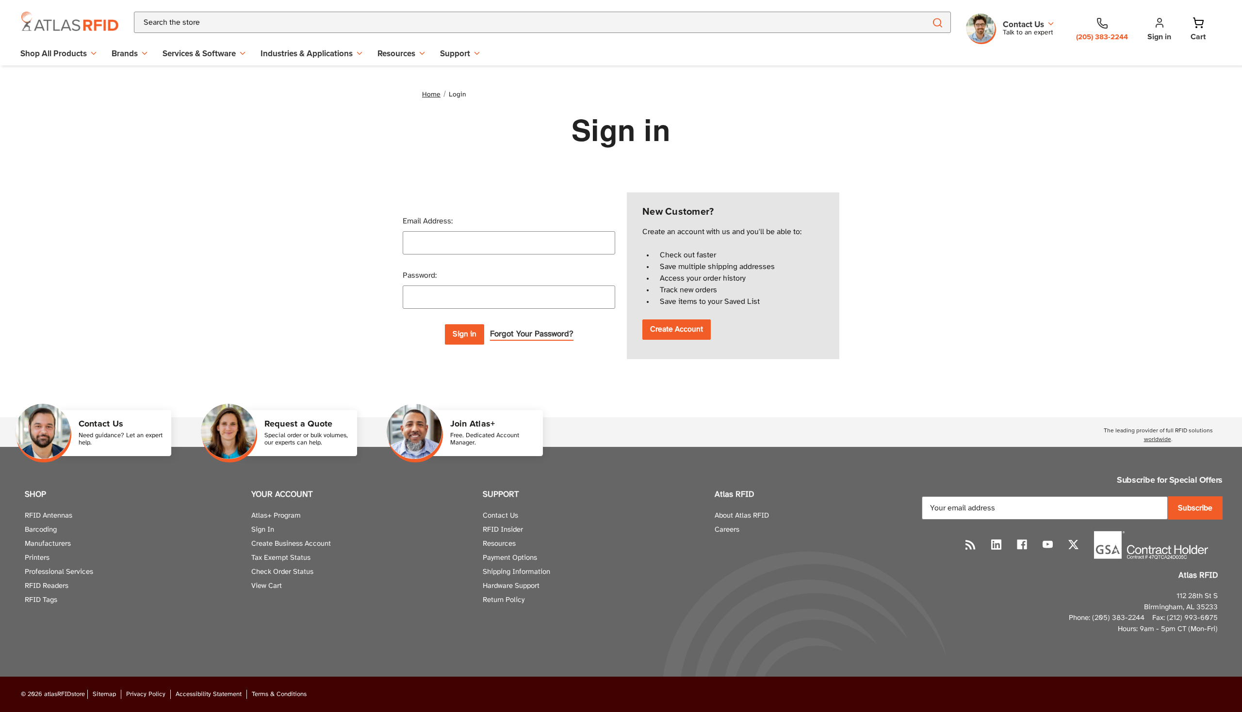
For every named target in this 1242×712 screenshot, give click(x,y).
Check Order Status (282, 572)
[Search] (937, 22)
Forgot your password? (531, 334)
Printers (37, 558)
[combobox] (518, 22)
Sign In (262, 530)
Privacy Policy (145, 694)
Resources (396, 53)
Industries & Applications (307, 53)
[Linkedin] (996, 544)
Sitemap (104, 694)
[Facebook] (1022, 544)
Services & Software (199, 53)
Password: (420, 275)
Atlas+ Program (276, 516)
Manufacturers (48, 544)
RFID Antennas (48, 516)
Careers (727, 530)
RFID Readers (46, 586)
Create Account (676, 329)
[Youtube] (1048, 544)
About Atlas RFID (742, 516)
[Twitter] (1073, 544)
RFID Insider (503, 530)
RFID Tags (41, 600)
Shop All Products (53, 53)
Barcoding (41, 530)
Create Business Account (291, 544)
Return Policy (503, 600)
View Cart (266, 586)
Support (455, 53)
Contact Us (500, 516)
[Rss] (970, 544)
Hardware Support (511, 586)
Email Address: (428, 221)
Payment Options (510, 558)
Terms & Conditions (279, 694)
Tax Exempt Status (280, 558)
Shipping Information (516, 572)
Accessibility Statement (209, 694)
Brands (125, 53)
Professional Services (59, 572)
